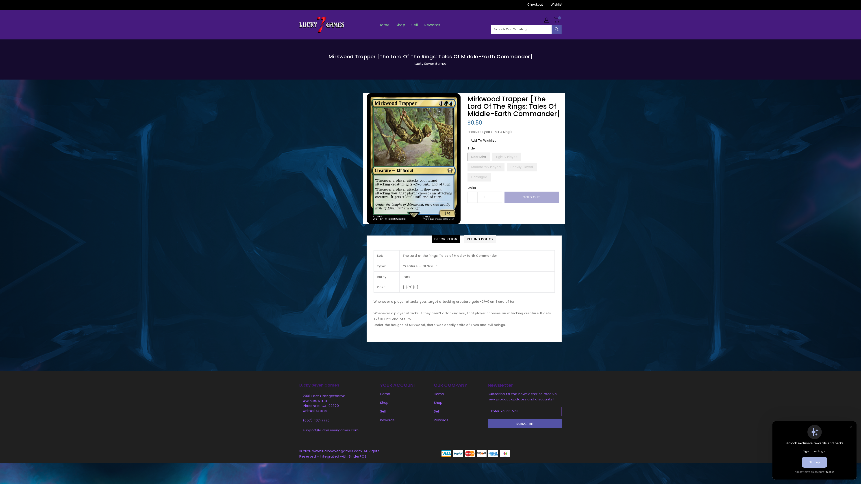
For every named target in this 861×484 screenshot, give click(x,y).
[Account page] (547, 20)
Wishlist (557, 4)
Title (471, 148)
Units (471, 187)
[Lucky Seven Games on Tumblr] (327, 4)
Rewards (387, 420)
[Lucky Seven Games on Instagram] (318, 4)
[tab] (446, 239)
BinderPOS (358, 456)
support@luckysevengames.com (331, 430)
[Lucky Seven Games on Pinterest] (310, 4)
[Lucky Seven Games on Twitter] (301, 4)
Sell (383, 411)
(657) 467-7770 (316, 420)
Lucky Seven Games (431, 63)
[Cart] (557, 20)
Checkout (535, 4)
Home (385, 393)
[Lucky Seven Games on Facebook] (293, 4)
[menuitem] (384, 25)
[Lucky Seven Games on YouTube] (336, 4)
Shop (384, 402)
